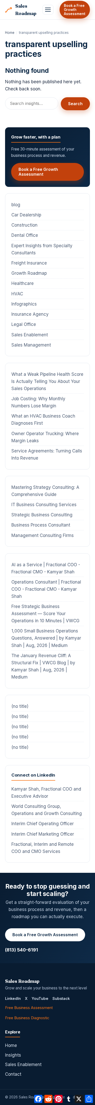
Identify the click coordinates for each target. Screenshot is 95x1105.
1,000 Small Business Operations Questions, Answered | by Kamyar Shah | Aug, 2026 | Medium (46, 638)
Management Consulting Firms (42, 535)
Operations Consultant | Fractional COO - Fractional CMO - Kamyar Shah (46, 589)
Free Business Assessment (29, 1007)
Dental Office (24, 235)
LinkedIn (13, 998)
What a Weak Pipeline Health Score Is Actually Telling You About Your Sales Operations (47, 381)
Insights (13, 1055)
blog (15, 204)
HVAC (17, 293)
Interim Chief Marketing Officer (42, 834)
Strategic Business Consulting (41, 514)
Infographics (24, 304)
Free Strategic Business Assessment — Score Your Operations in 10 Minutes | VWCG (45, 613)
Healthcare (22, 283)
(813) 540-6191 (21, 949)
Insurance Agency (30, 314)
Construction (24, 225)
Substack (61, 998)
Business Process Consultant (40, 525)
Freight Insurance (29, 263)
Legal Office (23, 324)
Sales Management (31, 345)
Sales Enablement (29, 334)
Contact (13, 1074)
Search (75, 103)
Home (9, 33)
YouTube (40, 998)
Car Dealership (26, 214)
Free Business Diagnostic (27, 1018)
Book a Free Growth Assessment (74, 10)
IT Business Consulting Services (44, 504)
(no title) (19, 706)
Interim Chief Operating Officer (42, 823)
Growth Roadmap (29, 273)
